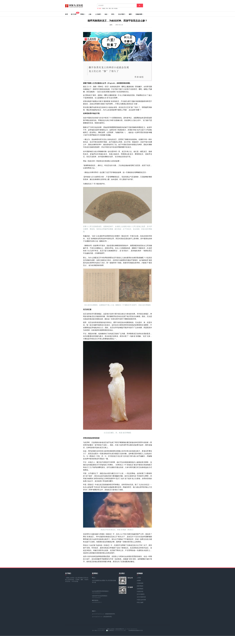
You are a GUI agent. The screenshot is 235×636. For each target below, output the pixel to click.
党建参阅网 (139, 14)
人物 (89, 14)
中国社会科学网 (141, 599)
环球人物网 (140, 602)
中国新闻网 (140, 583)
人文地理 (98, 14)
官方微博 (130, 587)
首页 (66, 14)
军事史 (82, 14)
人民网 (139, 577)
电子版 (115, 8)
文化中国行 (121, 14)
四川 (113, 8)
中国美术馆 (140, 591)
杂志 (106, 14)
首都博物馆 (140, 588)
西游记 (103, 8)
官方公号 (130, 578)
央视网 (139, 580)
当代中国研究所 (141, 597)
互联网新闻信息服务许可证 (136, 630)
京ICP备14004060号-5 (98, 630)
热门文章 (75, 13)
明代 (110, 8)
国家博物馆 (140, 586)
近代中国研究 (140, 594)
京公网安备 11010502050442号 (117, 630)
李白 (107, 8)
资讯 (112, 14)
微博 (130, 14)
